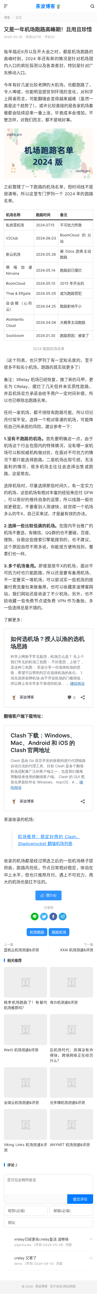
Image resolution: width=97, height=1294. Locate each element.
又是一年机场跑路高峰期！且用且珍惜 (48, 29)
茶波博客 (41, 1286)
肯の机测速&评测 (64, 1002)
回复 (69, 1245)
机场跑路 (37, 932)
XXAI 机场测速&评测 (76, 950)
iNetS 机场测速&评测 (21, 1050)
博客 (7, 18)
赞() (48, 895)
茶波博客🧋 (48, 6)
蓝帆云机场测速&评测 (21, 950)
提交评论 (80, 1199)
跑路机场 (59, 932)
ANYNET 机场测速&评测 (70, 1144)
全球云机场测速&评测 (21, 1102)
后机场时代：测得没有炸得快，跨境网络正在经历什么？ (71, 1055)
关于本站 (56, 1286)
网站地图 (69, 1286)
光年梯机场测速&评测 (67, 1102)
